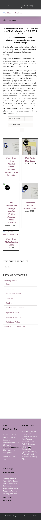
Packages (9, 298)
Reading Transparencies (15, 308)
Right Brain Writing (13, 322)
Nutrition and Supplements (14, 327)
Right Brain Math (12, 312)
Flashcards (10, 289)
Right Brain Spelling (13, 317)
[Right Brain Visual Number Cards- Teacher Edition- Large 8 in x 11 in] (11, 140)
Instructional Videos (13, 293)
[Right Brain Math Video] (30, 140)
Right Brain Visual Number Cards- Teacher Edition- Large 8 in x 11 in (11, 166)
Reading (9, 303)
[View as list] (22, 130)
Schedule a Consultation (15, 6)
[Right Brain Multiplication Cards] (11, 232)
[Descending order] (31, 118)
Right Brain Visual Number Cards (29, 205)
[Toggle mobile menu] (37, 13)
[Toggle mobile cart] (33, 13)
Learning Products (11, 280)
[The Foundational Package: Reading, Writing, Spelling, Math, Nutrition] (11, 184)
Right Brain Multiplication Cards (11, 242)
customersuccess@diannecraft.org (21, 7)
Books (8, 284)
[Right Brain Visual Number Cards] (30, 184)
